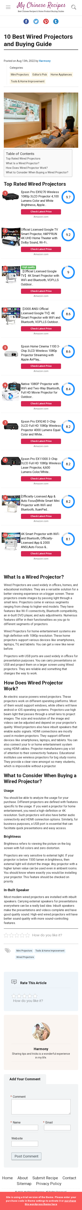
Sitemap (24, 1183)
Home (7, 1178)
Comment (18, 1096)
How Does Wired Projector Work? (27, 168)
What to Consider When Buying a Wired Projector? (37, 172)
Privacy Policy (48, 1183)
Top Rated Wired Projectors (23, 158)
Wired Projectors (25, 957)
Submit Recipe (45, 1178)
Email (48, 1122)
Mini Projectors (20, 74)
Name (16, 1122)
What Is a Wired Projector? (22, 163)
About (22, 1178)
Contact (69, 1178)
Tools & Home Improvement (27, 81)
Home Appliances (61, 74)
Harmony (45, 60)
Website (17, 1138)
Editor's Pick (40, 74)
